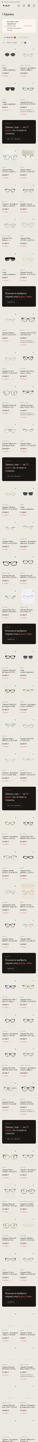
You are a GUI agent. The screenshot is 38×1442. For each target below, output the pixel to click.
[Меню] (34, 5)
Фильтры (10, 37)
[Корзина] (29, 5)
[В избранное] (15, 49)
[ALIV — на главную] (6, 5)
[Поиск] (19, 5)
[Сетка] (25, 42)
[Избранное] (24, 5)
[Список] (28, 42)
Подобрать (11, 302)
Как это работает (14, 139)
